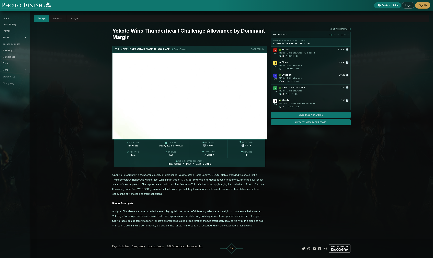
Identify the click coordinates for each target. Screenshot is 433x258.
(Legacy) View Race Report (311, 122)
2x (155, 135)
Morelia (285, 100)
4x (160, 135)
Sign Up (423, 5)
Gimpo (285, 62)
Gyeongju (286, 75)
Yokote (285, 49)
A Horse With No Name (293, 87)
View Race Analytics (311, 115)
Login (408, 5)
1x (150, 135)
